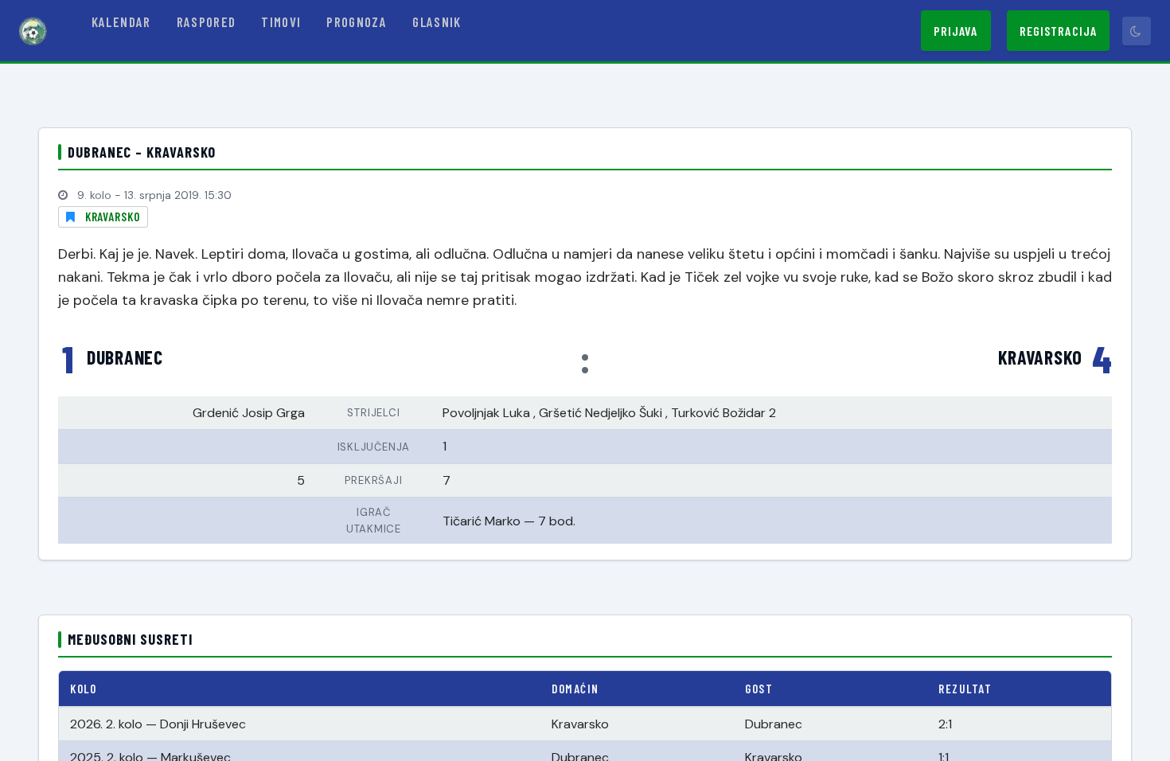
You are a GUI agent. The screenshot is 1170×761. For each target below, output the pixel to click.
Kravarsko (112, 216)
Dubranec (125, 357)
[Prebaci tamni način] (1136, 31)
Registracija (1058, 30)
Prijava (956, 30)
